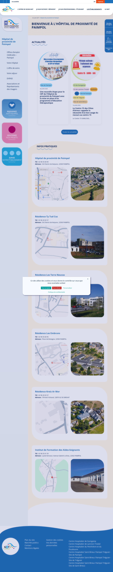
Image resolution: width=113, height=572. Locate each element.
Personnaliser (67, 288)
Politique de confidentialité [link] (56, 292)
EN (94, 1)
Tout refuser (57, 288)
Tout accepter (46, 288)
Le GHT (107, 9)
